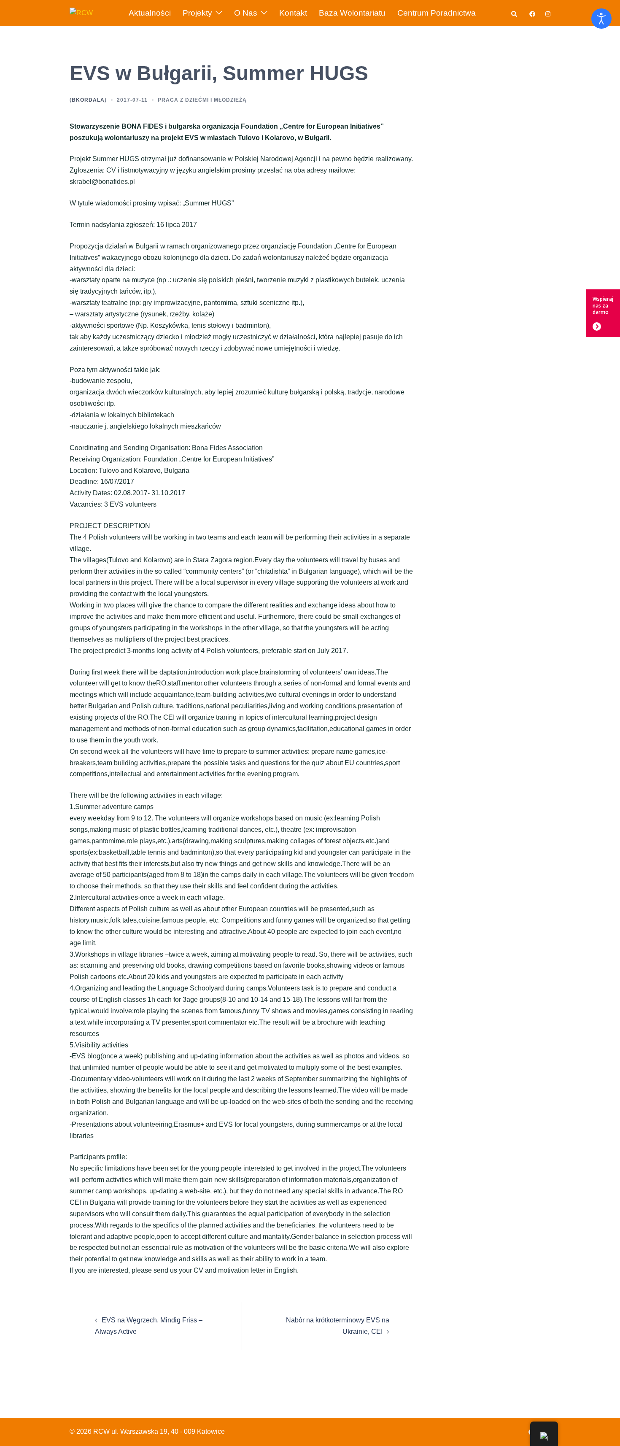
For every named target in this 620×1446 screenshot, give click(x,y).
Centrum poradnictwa (436, 12)
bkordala (88, 100)
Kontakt (293, 12)
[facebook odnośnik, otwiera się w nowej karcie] (531, 12)
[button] (514, 13)
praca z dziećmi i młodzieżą (202, 100)
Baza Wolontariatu (352, 12)
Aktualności (150, 12)
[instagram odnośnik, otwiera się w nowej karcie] (547, 12)
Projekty (197, 12)
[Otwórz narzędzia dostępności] (601, 18)
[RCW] (81, 12)
